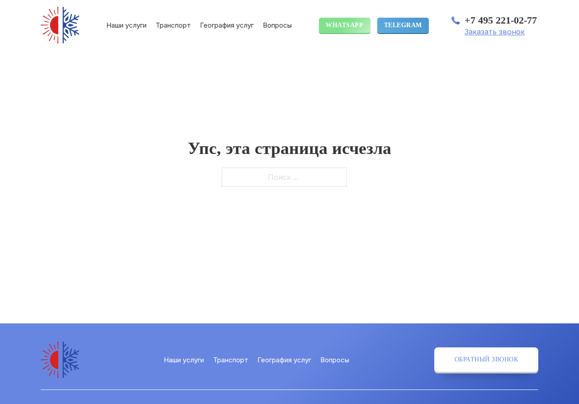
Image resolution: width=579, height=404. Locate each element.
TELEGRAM (403, 25)
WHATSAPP (344, 25)
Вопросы (277, 25)
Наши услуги (126, 25)
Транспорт (173, 25)
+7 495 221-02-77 (501, 20)
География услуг (227, 25)
